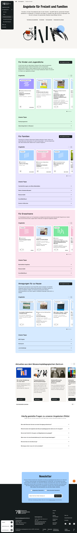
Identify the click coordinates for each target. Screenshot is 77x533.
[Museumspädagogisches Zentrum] (6, 5)
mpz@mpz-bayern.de (20, 524)
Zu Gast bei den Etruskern (42, 92)
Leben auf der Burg (23, 163)
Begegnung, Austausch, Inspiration (24, 94)
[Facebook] (65, 524)
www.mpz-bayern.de (39, 524)
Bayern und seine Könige (42, 239)
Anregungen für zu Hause (59, 19)
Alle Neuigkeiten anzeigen (22, 404)
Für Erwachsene (49, 19)
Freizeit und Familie (7, 16)
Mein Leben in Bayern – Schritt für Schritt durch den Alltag (61, 313)
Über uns (66, 515)
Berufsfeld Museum (7, 21)
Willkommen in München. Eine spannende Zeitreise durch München (60, 242)
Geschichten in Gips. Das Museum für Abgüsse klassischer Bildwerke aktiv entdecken (60, 96)
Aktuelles (66, 520)
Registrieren (58, 495)
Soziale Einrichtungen (7, 19)
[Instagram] (70, 524)
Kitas (4, 14)
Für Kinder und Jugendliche (32, 19)
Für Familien (41, 19)
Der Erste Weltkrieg (40, 316)
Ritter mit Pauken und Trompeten (59, 164)
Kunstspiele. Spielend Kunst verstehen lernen (25, 313)
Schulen (4, 12)
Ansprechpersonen (68, 517)
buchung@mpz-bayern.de (40, 522)
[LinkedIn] (74, 524)
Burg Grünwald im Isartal (25, 239)
